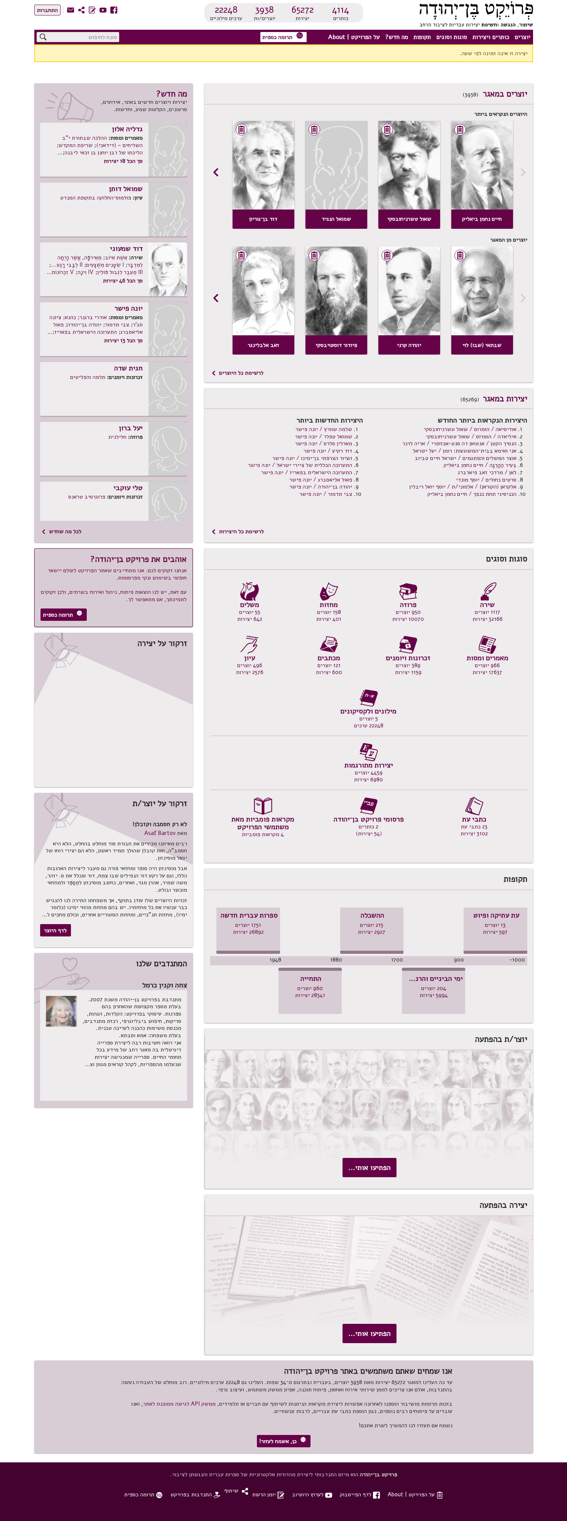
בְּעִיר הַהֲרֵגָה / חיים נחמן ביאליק (480, 465)
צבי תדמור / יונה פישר (325, 494)
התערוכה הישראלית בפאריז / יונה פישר (306, 472)
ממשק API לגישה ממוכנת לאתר (179, 1404)
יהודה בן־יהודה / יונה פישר (320, 486)
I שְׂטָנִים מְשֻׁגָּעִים (105, 265)
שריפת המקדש (76, 145)
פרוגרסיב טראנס (86, 496)
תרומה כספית (282, 36)
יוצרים (522, 37)
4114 (340, 9)
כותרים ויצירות (490, 37)
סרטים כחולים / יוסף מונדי (486, 479)
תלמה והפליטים (87, 377)
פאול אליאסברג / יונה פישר (320, 479)
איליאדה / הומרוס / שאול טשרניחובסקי (471, 436)
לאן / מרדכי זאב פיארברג (487, 472)
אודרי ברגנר (93, 317)
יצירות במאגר (505, 398)
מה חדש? (396, 37)
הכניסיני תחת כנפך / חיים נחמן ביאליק (471, 494)
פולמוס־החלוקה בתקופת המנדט (95, 197)
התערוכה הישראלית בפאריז (85, 332)
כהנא (70, 317)
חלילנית (117, 437)
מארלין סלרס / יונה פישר (323, 443)
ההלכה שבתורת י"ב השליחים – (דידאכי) (102, 141)
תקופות (422, 37)
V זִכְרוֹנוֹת (63, 272)
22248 (226, 9)
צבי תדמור (117, 324)
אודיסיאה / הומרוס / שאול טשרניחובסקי (470, 429)
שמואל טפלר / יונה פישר (323, 436)
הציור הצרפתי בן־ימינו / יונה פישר (312, 458)
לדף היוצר (55, 930)
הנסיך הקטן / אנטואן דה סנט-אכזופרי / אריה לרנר (459, 443)
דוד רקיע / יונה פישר (328, 451)
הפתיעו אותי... (369, 1168)
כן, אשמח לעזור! (282, 1441)
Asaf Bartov (160, 833)
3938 (264, 9)
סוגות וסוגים (451, 37)
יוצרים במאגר (505, 94)
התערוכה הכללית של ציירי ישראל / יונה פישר (300, 465)
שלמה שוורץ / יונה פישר (323, 429)
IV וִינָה (86, 272)
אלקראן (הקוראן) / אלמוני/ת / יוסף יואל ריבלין (462, 486)
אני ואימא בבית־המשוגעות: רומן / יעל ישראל (464, 451)
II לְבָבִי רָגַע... (67, 265)
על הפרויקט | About (354, 37)
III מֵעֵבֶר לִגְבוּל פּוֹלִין (120, 272)
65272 (303, 9)
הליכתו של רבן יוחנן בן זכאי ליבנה (103, 152)
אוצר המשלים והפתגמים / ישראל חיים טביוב (465, 458)
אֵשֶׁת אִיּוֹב (116, 257)
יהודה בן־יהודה (84, 324)
